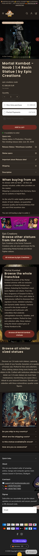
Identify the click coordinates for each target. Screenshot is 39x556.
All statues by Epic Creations (17, 257)
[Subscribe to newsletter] (34, 510)
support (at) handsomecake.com (17, 483)
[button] (3, 13)
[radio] (5, 105)
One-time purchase (14, 105)
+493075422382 (31, 3)
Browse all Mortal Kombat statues (19, 333)
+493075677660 (19, 5)
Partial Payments (13, 112)
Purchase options (8, 100)
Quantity (5, 93)
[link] (31, 13)
